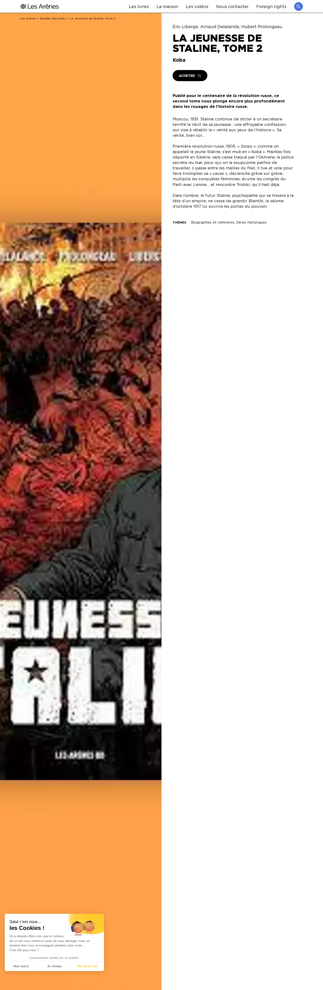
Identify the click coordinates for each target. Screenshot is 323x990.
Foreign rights (271, 6)
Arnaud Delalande (219, 26)
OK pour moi (87, 966)
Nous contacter (232, 6)
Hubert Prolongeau (261, 26)
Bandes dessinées (53, 18)
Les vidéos (197, 6)
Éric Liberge (185, 26)
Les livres (139, 6)
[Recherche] (298, 6)
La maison (167, 6)
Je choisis (54, 966)
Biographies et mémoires (212, 222)
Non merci (21, 966)
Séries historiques (251, 222)
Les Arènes (28, 18)
